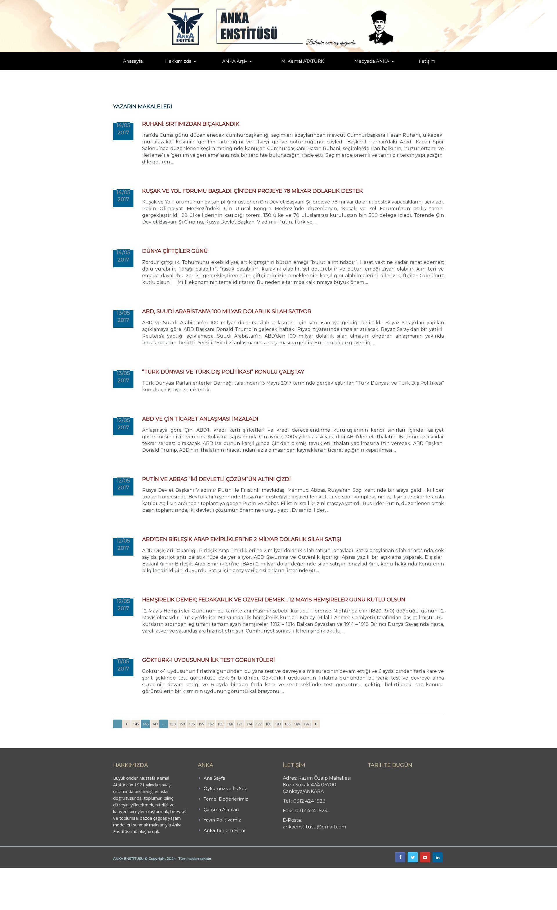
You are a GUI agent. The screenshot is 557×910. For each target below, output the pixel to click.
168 (230, 724)
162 (211, 724)
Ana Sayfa (214, 778)
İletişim (427, 61)
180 (268, 724)
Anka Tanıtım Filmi (224, 830)
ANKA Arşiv (234, 61)
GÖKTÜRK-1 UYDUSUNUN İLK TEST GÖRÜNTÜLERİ (208, 660)
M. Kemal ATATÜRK (302, 61)
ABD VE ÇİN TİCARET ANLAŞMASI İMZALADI (200, 419)
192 (306, 724)
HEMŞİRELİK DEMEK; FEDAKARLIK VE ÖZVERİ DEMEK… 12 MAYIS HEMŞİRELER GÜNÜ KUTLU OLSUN (273, 600)
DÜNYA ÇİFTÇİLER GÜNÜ (175, 251)
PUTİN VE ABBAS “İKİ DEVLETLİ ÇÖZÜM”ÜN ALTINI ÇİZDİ (216, 479)
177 (259, 724)
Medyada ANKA (371, 61)
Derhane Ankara (59, 871)
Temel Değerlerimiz (226, 799)
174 (249, 724)
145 (136, 724)
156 (192, 724)
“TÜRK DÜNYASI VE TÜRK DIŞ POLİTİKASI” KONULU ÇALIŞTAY (223, 372)
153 (182, 724)
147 (155, 724)
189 (297, 724)
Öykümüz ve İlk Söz (206, 69)
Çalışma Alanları (221, 809)
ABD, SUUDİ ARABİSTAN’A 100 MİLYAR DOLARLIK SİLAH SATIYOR (226, 311)
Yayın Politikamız (222, 820)
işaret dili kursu (91, 871)
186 (287, 724)
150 (172, 724)
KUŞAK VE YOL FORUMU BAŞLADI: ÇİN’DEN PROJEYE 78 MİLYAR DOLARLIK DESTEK (252, 191)
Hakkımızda (178, 61)
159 (201, 724)
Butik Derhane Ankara (21, 871)
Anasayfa (133, 61)
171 (239, 724)
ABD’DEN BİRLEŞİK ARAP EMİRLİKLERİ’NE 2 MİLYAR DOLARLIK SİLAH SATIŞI (241, 539)
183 (278, 724)
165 (220, 724)
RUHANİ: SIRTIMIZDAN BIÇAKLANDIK (190, 124)
